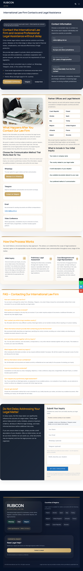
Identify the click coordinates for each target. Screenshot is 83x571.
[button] (75, 4)
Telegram (27, 82)
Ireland (51, 135)
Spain (67, 116)
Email (19, 521)
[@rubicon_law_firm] (81, 287)
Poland (68, 111)
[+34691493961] (81, 283)
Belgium (51, 125)
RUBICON (8, 2)
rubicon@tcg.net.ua (59, 40)
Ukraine (51, 116)
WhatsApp (11, 521)
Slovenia (68, 135)
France (68, 130)
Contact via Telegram (12, 194)
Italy (50, 121)
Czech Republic (54, 111)
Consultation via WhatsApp (12, 81)
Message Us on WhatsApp (14, 176)
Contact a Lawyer (39, 550)
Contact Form (39, 82)
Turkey (68, 121)
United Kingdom (71, 125)
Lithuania (52, 130)
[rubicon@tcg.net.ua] (81, 291)
